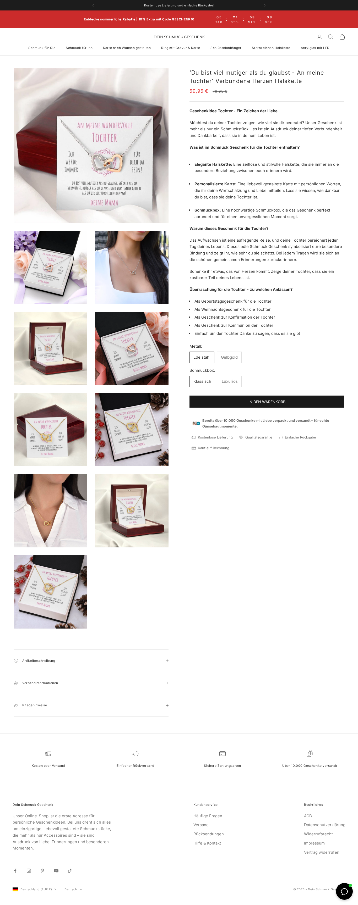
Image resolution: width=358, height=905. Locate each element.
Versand (201, 824)
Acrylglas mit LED (315, 48)
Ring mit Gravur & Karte (180, 48)
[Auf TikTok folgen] (69, 870)
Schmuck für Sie (41, 48)
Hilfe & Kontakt (207, 843)
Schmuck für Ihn (79, 48)
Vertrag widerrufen (321, 852)
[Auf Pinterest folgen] (42, 870)
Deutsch (70, 889)
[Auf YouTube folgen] (56, 870)
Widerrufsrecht (318, 833)
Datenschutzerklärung (324, 824)
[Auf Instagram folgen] (28, 870)
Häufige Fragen (207, 815)
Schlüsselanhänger (225, 48)
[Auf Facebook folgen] (15, 870)
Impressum (314, 843)
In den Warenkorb (266, 401)
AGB (308, 815)
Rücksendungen (208, 833)
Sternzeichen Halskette (271, 48)
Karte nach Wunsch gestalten (127, 48)
